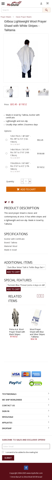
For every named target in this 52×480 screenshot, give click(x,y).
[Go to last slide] (8, 91)
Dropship (7, 428)
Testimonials (9, 394)
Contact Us (8, 405)
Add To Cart (28, 189)
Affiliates (7, 422)
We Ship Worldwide (12, 399)
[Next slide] (44, 91)
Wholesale (7, 417)
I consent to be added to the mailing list (22, 452)
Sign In (5, 411)
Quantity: (10, 181)
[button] (10, 91)
